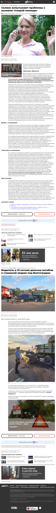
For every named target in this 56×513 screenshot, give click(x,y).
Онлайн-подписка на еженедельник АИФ (29, 487)
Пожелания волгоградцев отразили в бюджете (24, 208)
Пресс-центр (43, 485)
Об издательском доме (34, 485)
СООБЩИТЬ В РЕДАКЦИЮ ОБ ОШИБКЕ (47, 487)
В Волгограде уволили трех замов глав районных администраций (42, 239)
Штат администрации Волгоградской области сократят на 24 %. (29, 207)
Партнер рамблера (22, 507)
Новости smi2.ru (5, 264)
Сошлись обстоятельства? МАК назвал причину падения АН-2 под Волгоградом (16, 461)
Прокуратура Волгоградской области (9, 312)
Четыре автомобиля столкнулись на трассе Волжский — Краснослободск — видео (30, 423)
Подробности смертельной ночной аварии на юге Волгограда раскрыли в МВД (43, 457)
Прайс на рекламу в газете (21, 485)
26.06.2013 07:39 (4, 5)
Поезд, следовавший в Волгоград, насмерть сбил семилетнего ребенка (43, 461)
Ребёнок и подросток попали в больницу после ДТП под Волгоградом (16, 457)
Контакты (12, 485)
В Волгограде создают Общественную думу (43, 234)
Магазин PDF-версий (14, 487)
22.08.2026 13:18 (4, 268)
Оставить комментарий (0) (44, 214)
